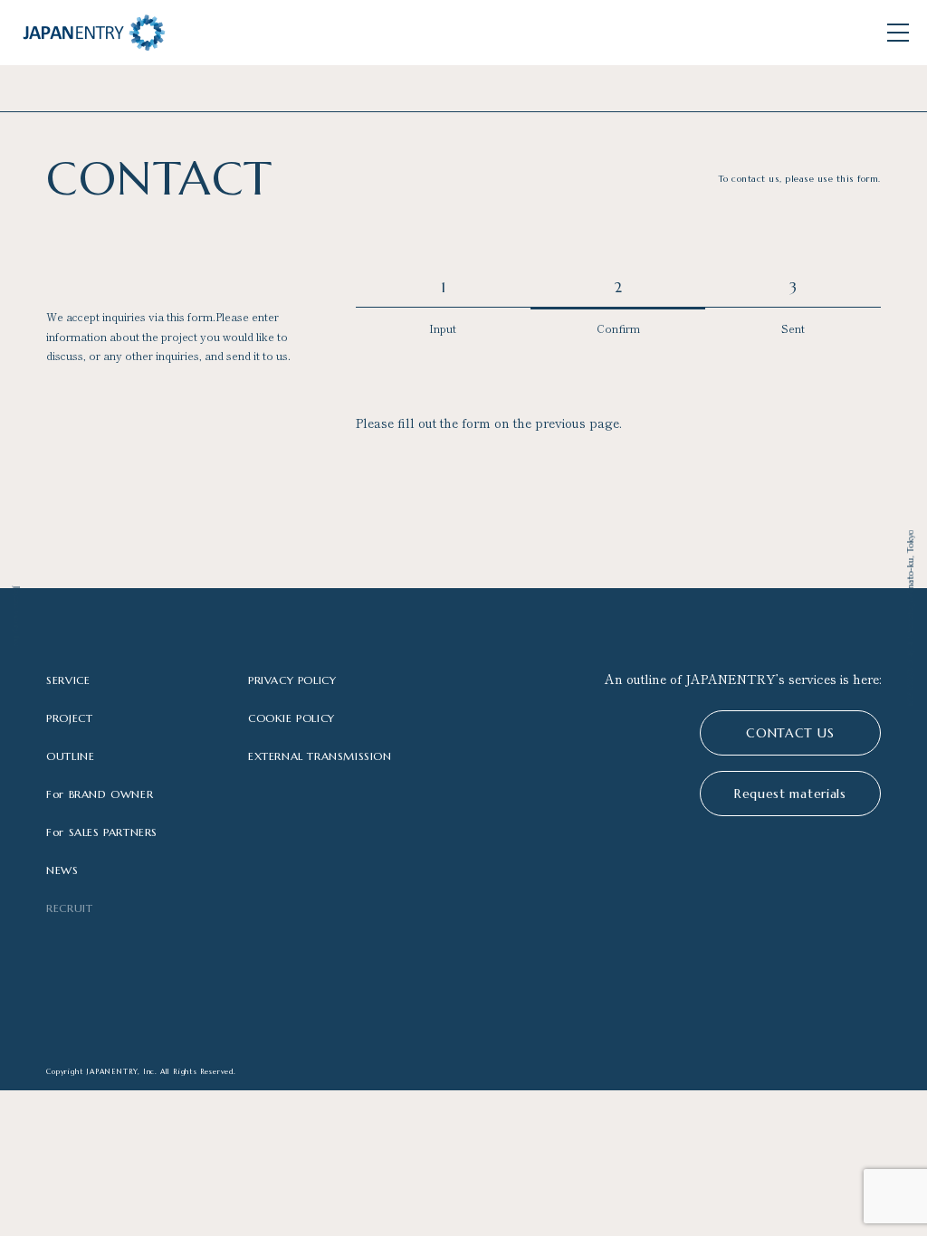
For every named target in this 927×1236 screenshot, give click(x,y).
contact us (790, 733)
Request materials (790, 793)
